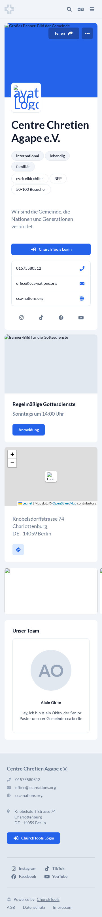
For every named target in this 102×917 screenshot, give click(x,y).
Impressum (63, 907)
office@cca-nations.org (36, 283)
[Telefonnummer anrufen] (82, 268)
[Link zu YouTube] (80, 317)
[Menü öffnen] (91, 9)
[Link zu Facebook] (61, 317)
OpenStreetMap (64, 503)
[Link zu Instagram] (21, 317)
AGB (11, 907)
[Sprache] (80, 9)
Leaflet (27, 503)
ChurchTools (48, 899)
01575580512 (28, 268)
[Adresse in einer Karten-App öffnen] (18, 549)
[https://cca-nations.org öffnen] (82, 298)
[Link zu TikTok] (41, 317)
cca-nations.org (29, 298)
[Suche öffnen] (69, 9)
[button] (51, 476)
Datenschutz (34, 907)
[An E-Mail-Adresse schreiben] (82, 283)
